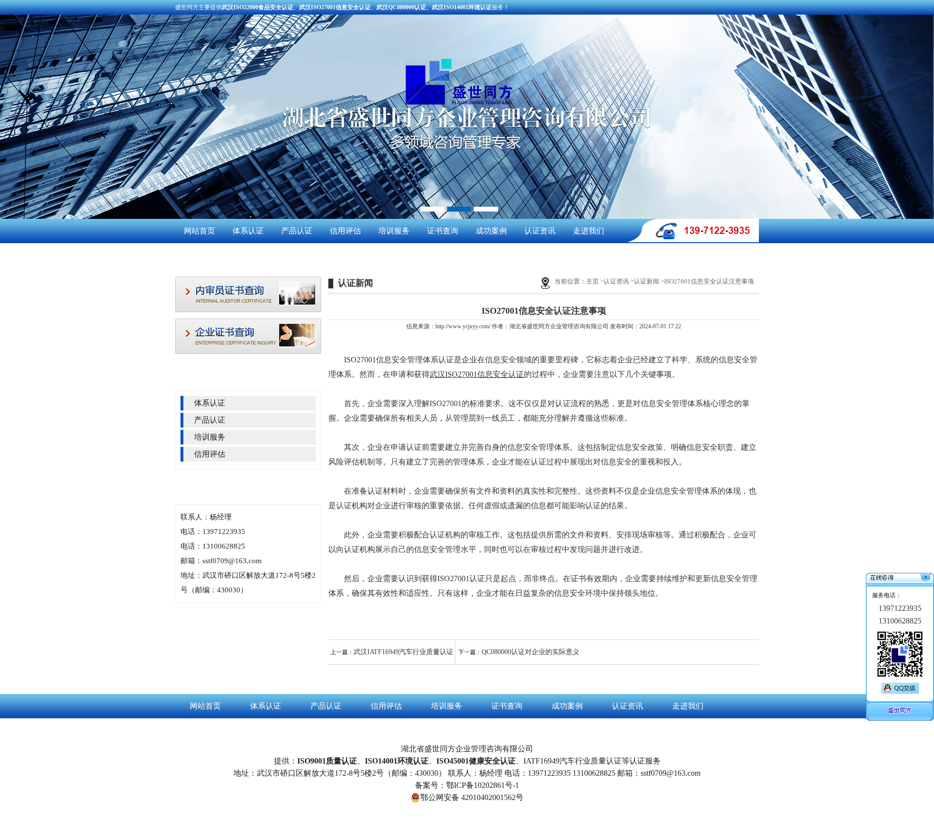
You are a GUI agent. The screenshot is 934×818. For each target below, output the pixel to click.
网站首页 (199, 231)
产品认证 (296, 231)
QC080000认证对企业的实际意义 (530, 652)
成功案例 (491, 231)
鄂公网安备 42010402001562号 (471, 797)
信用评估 (345, 231)
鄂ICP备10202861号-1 (482, 785)
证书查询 (442, 231)
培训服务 (394, 231)
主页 (592, 281)
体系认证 (248, 231)
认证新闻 (646, 281)
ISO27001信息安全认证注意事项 (709, 281)
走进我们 (588, 231)
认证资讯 (540, 231)
